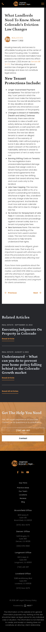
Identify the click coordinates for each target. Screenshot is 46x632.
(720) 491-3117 (23, 567)
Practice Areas (23, 488)
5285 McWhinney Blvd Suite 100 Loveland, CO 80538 (23, 581)
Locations (23, 495)
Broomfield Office (23, 510)
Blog (23, 502)
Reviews (23, 498)
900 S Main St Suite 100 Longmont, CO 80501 (23, 560)
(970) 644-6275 (23, 588)
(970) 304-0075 (23, 525)
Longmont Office (23, 552)
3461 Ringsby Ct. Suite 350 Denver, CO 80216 (23, 539)
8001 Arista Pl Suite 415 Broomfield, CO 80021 (23, 517)
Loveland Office (23, 573)
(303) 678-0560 (23, 546)
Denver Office (23, 531)
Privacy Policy (31, 600)
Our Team (23, 491)
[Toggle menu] (42, 4)
